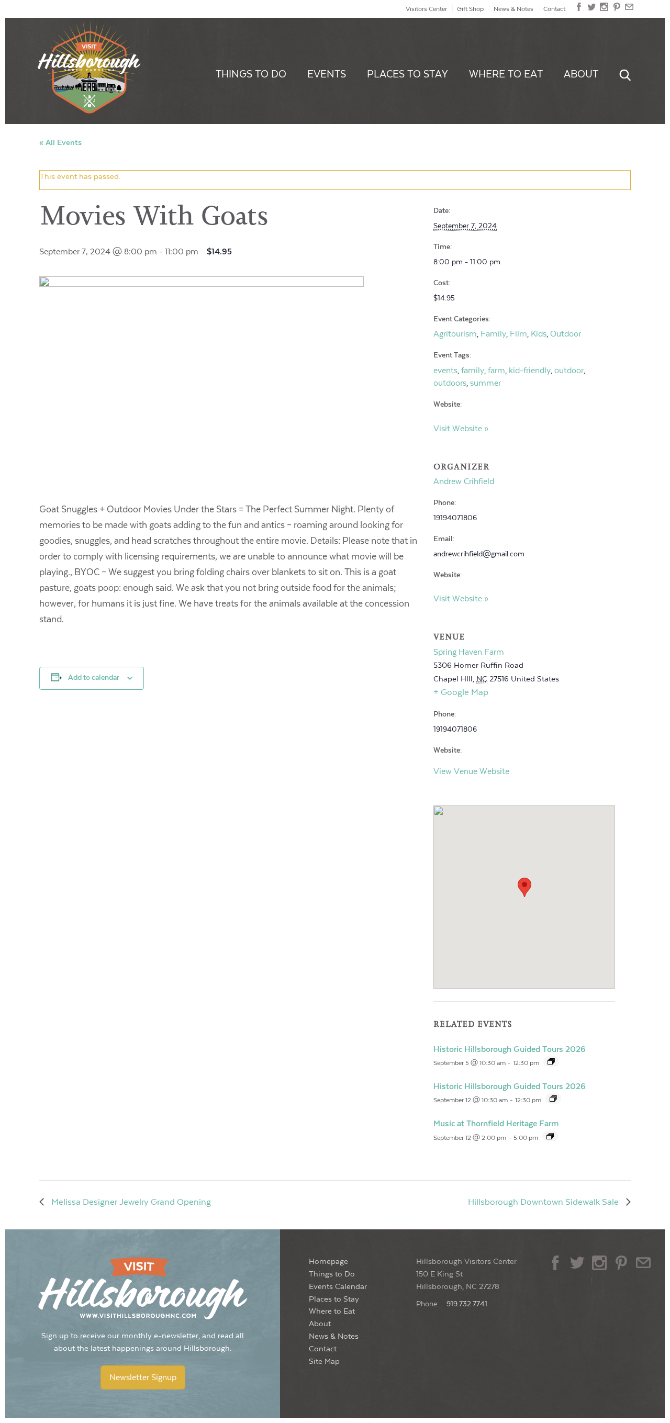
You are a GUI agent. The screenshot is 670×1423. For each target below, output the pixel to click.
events (445, 370)
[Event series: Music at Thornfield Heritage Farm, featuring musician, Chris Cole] (550, 1136)
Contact (554, 9)
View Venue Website (471, 771)
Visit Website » (460, 428)
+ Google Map (460, 692)
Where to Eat (506, 74)
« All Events (60, 142)
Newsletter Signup (142, 1377)
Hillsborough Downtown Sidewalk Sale (544, 1202)
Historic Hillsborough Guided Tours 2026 (509, 1049)
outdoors (449, 383)
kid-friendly (530, 370)
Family (493, 334)
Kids (538, 334)
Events (326, 74)
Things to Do (251, 74)
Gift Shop (470, 9)
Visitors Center (426, 9)
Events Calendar (338, 1286)
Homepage (328, 1261)
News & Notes (513, 9)
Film (518, 334)
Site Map (324, 1361)
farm (496, 370)
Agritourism (455, 334)
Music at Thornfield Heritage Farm (496, 1123)
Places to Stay (407, 74)
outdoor (569, 370)
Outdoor (565, 334)
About (581, 74)
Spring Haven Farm (468, 652)
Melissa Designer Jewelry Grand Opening (130, 1202)
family (472, 370)
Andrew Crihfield (463, 481)
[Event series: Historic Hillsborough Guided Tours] (551, 1061)
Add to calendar (93, 678)
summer (485, 383)
